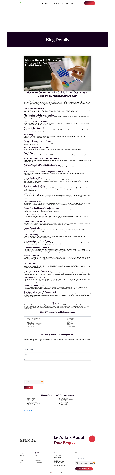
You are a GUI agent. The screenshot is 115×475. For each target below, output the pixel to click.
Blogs (63, 3)
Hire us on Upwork (55, 3)
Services (46, 3)
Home (42, 3)
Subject (25, 354)
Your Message (27, 359)
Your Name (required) (28, 343)
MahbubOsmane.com (56, 473)
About (67, 3)
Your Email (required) (28, 349)
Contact (73, 3)
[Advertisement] (57, 18)
